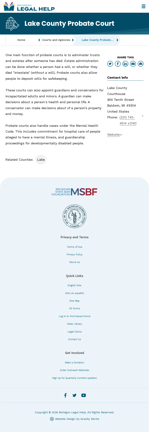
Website (113, 134)
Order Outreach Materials (74, 370)
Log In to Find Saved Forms (74, 316)
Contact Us (74, 339)
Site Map (74, 300)
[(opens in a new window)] (74, 192)
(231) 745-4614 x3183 (128, 120)
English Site (74, 285)
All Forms (74, 308)
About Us (74, 262)
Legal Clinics (74, 331)
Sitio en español (74, 293)
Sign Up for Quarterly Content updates (74, 378)
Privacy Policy (74, 254)
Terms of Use (74, 247)
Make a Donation (74, 362)
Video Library (74, 324)
